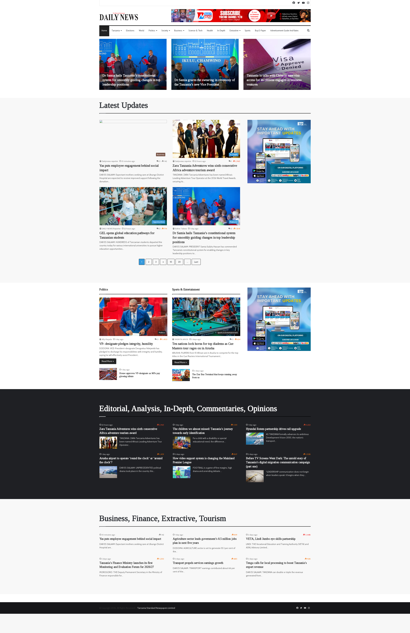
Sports (247, 30)
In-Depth (221, 30)
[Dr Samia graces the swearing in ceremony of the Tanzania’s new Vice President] (205, 64)
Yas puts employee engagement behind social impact (130, 538)
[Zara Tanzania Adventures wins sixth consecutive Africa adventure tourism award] (108, 443)
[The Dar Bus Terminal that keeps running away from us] (181, 375)
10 (171, 262)
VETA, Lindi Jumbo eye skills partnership (270, 538)
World (141, 30)
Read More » (108, 361)
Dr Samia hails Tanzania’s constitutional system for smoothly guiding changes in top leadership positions (131, 80)
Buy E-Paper (260, 30)
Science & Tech (195, 30)
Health (210, 30)
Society (164, 30)
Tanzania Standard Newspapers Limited (156, 608)
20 (179, 262)
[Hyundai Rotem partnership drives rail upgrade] (255, 439)
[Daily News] (118, 16)
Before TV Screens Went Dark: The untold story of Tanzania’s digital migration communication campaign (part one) (278, 462)
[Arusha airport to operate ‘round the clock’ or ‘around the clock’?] (108, 472)
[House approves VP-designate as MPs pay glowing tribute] (108, 374)
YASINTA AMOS (181, 339)
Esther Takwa (181, 228)
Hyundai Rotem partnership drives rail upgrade (273, 429)
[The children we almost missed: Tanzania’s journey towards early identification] (181, 443)
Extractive (234, 30)
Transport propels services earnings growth (198, 562)
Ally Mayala (107, 339)
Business (178, 30)
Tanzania (115, 30)
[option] (133, 64)
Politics (152, 30)
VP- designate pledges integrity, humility (126, 343)
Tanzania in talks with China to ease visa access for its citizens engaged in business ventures (274, 80)
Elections (130, 30)
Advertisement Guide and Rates (284, 30)
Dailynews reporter (110, 161)
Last (196, 262)
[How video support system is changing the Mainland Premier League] (181, 472)
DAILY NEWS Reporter (111, 228)
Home (104, 30)
